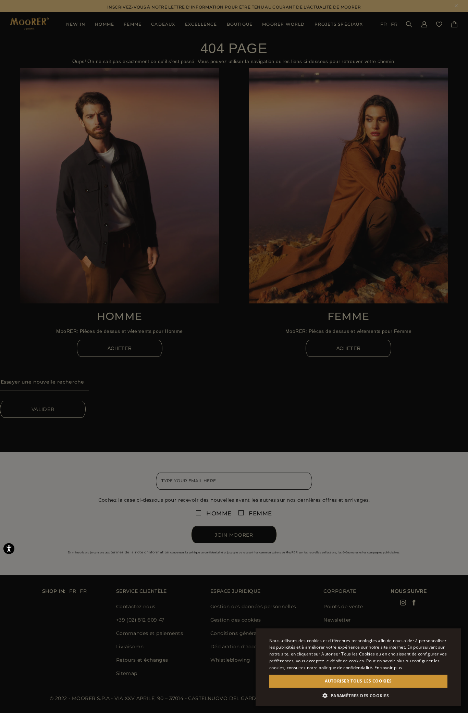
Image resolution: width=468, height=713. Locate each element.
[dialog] (234, 356)
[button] (358, 695)
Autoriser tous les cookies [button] (358, 681)
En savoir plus (388, 668)
